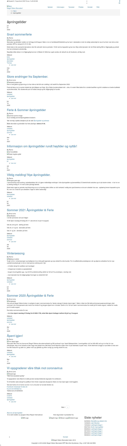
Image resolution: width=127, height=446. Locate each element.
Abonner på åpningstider (14, 413)
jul (7, 161)
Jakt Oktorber (95, 423)
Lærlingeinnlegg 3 (96, 431)
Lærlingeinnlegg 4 (96, 429)
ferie (8, 57)
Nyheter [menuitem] (50, 7)
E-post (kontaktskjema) (14, 389)
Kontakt (65, 437)
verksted (9, 94)
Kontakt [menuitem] (90, 7)
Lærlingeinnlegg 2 (96, 433)
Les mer (13, 65)
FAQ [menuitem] (98, 7)
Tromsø (9, 63)
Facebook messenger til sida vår (17, 387)
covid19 (9, 396)
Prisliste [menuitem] (81, 7)
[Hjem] (9, 6)
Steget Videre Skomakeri (15, 8)
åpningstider (11, 59)
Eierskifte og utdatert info (99, 421)
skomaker (10, 61)
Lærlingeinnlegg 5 (96, 425)
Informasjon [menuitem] (60, 7)
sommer (9, 132)
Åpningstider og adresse (41, 121)
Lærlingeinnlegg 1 (96, 435)
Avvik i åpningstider (97, 427)
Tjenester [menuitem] (71, 7)
